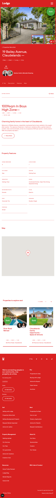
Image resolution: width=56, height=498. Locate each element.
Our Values (33, 450)
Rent (31, 407)
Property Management (9, 434)
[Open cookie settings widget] (2, 495)
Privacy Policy (7, 493)
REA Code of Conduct (36, 465)
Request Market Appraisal (9, 423)
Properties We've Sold (8, 415)
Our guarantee (6, 450)
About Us (32, 434)
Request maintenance (36, 427)
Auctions (32, 389)
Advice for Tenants (35, 423)
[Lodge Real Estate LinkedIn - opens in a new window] (47, 359)
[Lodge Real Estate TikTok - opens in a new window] (52, 359)
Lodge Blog (5, 473)
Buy (31, 369)
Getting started (6, 438)
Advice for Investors (8, 453)
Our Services (6, 442)
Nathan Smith (18, 73)
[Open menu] (52, 3)
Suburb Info (5, 480)
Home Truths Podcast (8, 469)
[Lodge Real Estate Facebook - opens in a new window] (36, 359)
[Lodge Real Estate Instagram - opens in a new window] (41, 359)
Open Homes (33, 385)
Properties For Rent (35, 411)
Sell (3, 407)
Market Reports (6, 476)
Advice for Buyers (35, 381)
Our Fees (5, 446)
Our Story (33, 438)
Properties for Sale (35, 373)
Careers (32, 446)
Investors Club (6, 457)
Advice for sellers (7, 427)
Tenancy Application (36, 419)
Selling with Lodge (7, 411)
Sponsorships (34, 442)
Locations (5, 381)
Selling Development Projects (10, 419)
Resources (5, 465)
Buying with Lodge (35, 377)
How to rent (33, 415)
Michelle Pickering (28, 73)
